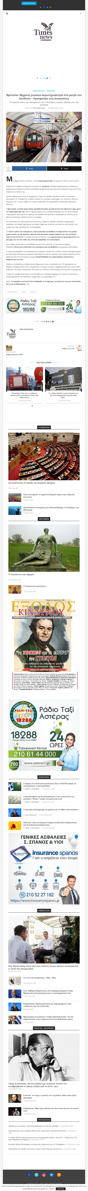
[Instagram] (44, 7)
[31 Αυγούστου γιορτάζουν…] (14, 589)
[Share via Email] (53, 322)
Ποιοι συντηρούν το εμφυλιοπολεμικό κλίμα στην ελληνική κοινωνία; (48, 495)
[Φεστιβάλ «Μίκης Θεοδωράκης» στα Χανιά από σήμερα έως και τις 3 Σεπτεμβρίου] (63, 379)
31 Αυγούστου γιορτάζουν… (35, 586)
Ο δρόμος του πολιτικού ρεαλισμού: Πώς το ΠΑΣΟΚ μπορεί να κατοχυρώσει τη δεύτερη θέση (49, 784)
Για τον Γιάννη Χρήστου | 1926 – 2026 (39, 978)
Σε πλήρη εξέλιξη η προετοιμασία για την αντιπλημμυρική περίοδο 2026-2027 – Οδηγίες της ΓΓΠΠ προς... (54, 3)
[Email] (47, 7)
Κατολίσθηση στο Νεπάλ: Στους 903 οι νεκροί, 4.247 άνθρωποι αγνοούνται (34, 1149)
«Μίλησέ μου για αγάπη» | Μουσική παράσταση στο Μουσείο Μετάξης (33, 1126)
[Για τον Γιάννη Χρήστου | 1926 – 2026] (14, 981)
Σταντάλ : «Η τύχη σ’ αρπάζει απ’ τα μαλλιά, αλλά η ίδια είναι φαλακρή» (49, 1096)
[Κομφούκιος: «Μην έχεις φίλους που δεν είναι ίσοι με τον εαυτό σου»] (14, 1111)
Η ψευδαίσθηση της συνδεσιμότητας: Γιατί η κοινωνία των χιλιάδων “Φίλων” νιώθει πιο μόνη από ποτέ (48, 797)
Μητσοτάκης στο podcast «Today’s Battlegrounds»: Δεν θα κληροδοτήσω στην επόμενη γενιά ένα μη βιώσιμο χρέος (48, 1018)
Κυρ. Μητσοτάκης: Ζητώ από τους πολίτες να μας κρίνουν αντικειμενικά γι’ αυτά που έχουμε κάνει (43, 967)
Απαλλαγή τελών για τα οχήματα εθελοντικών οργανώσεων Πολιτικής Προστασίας (37, 1131)
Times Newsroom (38, 108)
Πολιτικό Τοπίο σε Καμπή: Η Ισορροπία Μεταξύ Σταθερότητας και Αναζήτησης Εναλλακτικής (50, 823)
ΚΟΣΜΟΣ (23, 292)
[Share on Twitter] (44, 322)
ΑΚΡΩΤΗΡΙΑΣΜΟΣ (12, 292)
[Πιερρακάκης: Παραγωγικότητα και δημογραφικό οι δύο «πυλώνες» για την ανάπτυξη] (14, 1007)
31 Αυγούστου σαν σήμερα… (21, 574)
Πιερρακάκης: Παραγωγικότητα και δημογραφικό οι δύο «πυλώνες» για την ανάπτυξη (47, 1005)
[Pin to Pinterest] (46, 322)
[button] (38, 3)
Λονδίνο (32, 292)
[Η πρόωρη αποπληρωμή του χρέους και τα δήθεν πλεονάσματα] (14, 812)
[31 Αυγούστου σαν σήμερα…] (44, 548)
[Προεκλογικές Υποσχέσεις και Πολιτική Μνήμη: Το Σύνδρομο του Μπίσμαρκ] (14, 510)
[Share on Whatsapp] (50, 322)
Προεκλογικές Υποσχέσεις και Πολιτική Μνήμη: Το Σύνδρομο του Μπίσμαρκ (51, 508)
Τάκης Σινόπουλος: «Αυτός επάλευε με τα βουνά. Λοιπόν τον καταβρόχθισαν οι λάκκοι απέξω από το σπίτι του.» (37, 1085)
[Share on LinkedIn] (48, 322)
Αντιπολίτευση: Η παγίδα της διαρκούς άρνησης (31, 483)
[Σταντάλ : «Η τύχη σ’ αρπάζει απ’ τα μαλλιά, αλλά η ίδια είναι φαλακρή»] (14, 1098)
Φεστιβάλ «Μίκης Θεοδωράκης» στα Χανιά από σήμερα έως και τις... (63, 394)
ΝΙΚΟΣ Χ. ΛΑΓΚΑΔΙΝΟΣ (32, 789)
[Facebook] (37, 7)
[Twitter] (40, 7)
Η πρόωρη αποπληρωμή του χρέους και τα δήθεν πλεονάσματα (50, 809)
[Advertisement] (44, 60)
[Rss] (50, 7)
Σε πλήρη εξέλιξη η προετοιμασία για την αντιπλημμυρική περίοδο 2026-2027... (24, 395)
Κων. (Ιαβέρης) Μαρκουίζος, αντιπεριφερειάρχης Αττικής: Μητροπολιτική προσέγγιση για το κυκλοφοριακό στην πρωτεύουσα (48, 993)
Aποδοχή (60, 1189)
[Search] (81, 13)
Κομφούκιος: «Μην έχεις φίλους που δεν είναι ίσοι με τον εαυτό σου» (51, 1109)
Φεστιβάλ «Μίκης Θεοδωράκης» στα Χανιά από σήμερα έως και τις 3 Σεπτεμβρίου (36, 1144)
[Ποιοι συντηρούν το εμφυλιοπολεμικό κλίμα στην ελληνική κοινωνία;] (14, 497)
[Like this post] (39, 322)
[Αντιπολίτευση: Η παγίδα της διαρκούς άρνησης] (44, 456)
